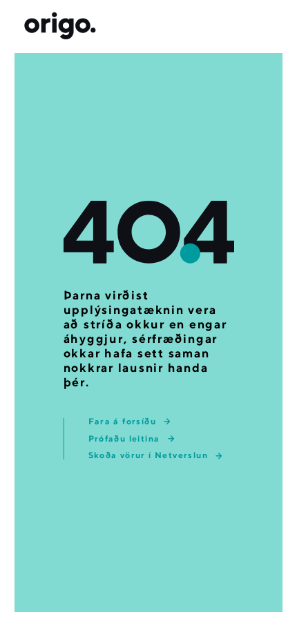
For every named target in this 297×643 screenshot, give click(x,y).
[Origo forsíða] (60, 26)
